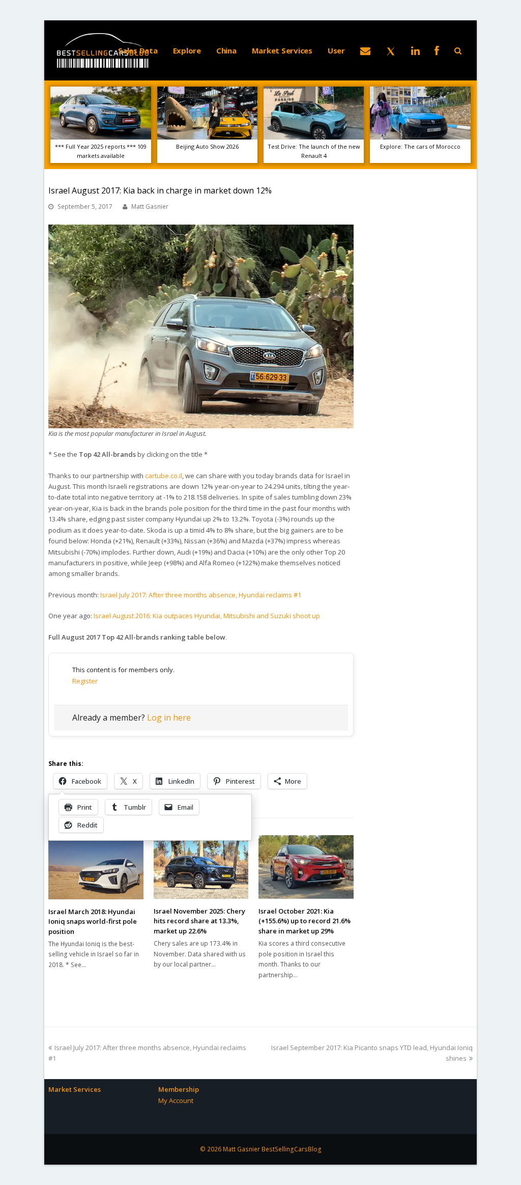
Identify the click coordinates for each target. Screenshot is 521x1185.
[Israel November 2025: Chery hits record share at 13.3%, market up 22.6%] (201, 866)
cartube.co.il (163, 475)
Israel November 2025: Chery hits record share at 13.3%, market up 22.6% (199, 920)
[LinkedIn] (415, 50)
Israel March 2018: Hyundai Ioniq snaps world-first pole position (92, 921)
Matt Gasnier (149, 206)
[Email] (365, 50)
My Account (175, 1100)
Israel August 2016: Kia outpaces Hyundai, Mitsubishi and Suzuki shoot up (207, 615)
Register (85, 680)
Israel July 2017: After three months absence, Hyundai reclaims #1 (200, 594)
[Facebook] (437, 50)
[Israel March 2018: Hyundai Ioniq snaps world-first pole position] (95, 867)
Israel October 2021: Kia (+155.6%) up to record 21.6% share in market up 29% (304, 920)
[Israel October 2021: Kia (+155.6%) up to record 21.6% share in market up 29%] (306, 866)
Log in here (169, 717)
